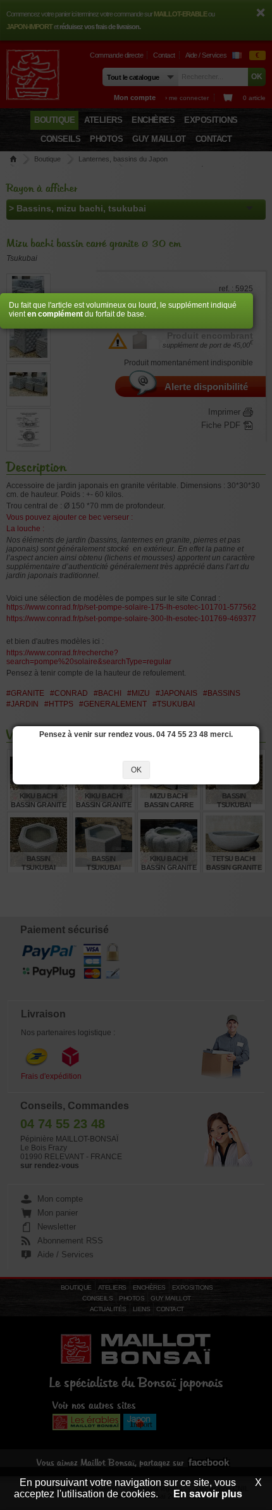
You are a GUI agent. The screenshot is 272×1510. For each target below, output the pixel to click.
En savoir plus (207, 1493)
